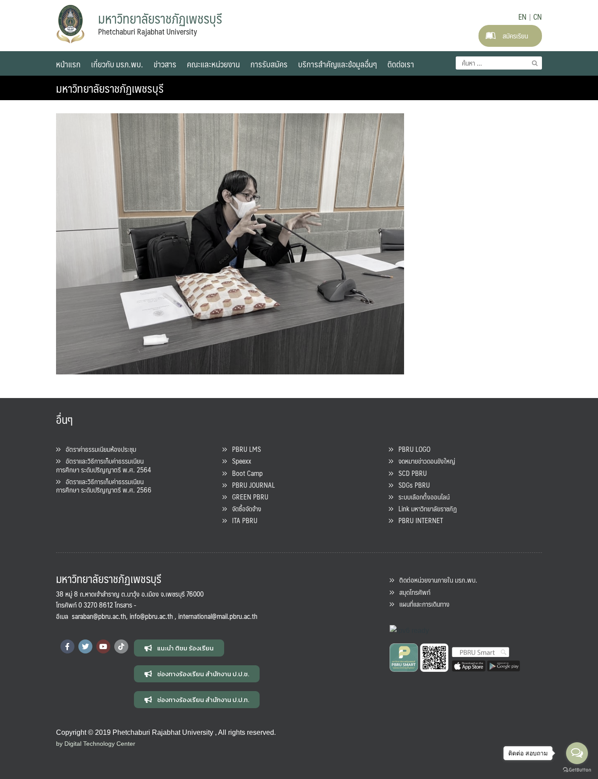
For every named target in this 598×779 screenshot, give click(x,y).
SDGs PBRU (411, 485)
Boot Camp (245, 473)
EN (522, 16)
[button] (179, 648)
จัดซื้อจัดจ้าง (244, 508)
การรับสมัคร (269, 64)
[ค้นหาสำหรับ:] (499, 63)
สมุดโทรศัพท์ (412, 592)
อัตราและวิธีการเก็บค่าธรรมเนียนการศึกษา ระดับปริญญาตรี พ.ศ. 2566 (103, 485)
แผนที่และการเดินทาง (422, 604)
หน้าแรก (68, 64)
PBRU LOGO (411, 449)
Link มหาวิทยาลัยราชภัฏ (425, 508)
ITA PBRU (242, 520)
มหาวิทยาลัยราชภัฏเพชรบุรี (110, 88)
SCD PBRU (410, 473)
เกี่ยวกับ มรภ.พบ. (117, 64)
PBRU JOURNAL (251, 485)
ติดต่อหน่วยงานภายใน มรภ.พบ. (435, 580)
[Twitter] (85, 646)
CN (537, 16)
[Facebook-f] (67, 646)
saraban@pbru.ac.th (99, 616)
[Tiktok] (121, 646)
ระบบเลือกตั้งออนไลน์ (421, 497)
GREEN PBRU (247, 497)
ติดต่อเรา (400, 64)
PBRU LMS (244, 449)
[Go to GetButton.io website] (577, 770)
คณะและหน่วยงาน (213, 64)
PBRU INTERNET (418, 520)
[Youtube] (103, 646)
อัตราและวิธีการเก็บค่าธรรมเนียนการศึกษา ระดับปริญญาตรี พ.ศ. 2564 (103, 465)
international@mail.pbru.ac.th (217, 616)
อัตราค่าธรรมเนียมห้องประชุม (98, 449)
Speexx (239, 461)
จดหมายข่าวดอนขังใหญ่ (424, 461)
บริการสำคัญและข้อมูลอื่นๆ (337, 64)
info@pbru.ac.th (151, 616)
